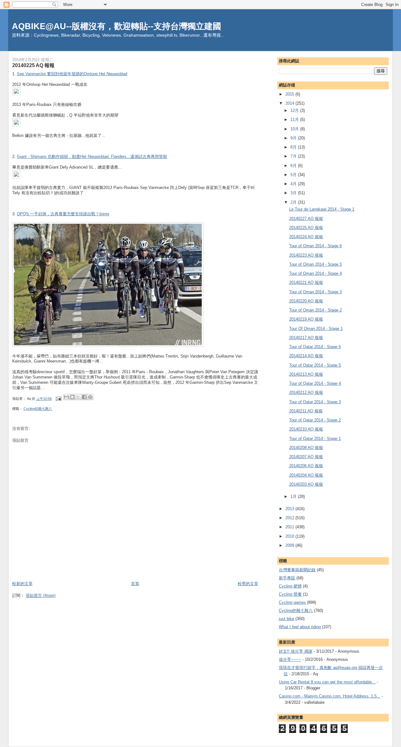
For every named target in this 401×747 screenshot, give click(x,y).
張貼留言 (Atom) (40, 595)
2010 (290, 536)
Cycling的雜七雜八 (37, 408)
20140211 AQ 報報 (306, 411)
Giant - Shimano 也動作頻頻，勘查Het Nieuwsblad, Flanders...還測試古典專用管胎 (92, 156)
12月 (295, 110)
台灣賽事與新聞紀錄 (297, 569)
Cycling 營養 (290, 594)
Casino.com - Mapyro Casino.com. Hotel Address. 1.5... (329, 696)
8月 (294, 147)
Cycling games (292, 602)
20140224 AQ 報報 (306, 236)
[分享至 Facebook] (84, 397)
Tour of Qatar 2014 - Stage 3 (315, 402)
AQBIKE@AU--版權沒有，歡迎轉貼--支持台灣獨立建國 (116, 26)
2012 (290, 517)
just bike (286, 618)
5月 (294, 174)
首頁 (135, 583)
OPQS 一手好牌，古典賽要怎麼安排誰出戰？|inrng (63, 214)
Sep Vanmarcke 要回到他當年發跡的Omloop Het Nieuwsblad (72, 73)
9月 (294, 138)
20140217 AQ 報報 (306, 337)
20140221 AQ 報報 (306, 282)
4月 (294, 183)
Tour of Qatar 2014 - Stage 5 (315, 365)
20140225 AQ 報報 (306, 227)
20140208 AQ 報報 (306, 447)
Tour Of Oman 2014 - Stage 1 (316, 328)
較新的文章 (22, 583)
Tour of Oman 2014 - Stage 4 (315, 273)
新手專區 (287, 578)
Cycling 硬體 (290, 586)
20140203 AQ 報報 (306, 484)
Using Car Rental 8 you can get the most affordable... (327, 682)
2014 (290, 103)
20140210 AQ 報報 (306, 429)
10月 (295, 129)
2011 (290, 527)
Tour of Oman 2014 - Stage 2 (315, 310)
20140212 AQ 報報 (306, 392)
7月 (294, 156)
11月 (295, 119)
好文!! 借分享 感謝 (295, 651)
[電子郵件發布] (58, 398)
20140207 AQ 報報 (306, 456)
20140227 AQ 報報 (306, 218)
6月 (294, 165)
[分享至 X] (78, 397)
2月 (294, 202)
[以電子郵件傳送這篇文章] (66, 397)
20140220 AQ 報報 (306, 301)
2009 (290, 545)
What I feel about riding (300, 626)
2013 (290, 508)
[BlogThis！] (72, 397)
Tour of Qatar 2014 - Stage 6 (315, 346)
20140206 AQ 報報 (306, 465)
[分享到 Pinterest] (90, 397)
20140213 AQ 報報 (306, 374)
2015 (290, 94)
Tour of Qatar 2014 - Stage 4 (315, 383)
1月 (294, 496)
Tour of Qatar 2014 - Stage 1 (315, 438)
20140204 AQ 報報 (306, 475)
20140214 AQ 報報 (306, 355)
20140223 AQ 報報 (306, 255)
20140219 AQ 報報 (306, 319)
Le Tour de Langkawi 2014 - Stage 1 (321, 209)
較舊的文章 (248, 583)
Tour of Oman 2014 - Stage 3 (315, 292)
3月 (294, 193)
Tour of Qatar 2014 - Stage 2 (315, 420)
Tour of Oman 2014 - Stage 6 (315, 245)
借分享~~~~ (290, 659)
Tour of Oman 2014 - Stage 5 (315, 264)
